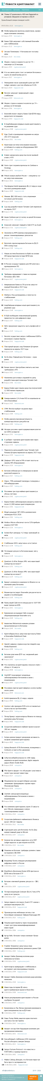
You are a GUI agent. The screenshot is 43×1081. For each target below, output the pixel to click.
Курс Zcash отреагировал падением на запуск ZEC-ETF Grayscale (21, 135)
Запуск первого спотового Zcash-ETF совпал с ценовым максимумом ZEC (22, 903)
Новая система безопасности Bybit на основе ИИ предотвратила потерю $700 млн (21, 254)
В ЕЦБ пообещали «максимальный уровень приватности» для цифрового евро (20, 316)
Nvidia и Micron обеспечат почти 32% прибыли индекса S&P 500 (22, 523)
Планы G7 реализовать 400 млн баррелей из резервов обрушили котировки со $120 (21, 15)
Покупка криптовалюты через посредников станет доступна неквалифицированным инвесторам (20, 925)
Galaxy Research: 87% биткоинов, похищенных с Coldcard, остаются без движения (22, 748)
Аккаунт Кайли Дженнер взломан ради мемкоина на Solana (19, 957)
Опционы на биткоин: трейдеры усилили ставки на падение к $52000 (22, 851)
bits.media (17, 57)
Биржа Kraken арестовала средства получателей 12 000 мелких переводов (23, 389)
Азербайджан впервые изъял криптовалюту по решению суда (22, 306)
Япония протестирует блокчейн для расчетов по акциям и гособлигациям (22, 593)
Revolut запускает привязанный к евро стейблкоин (19, 94)
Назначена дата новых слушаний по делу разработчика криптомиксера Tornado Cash (20, 378)
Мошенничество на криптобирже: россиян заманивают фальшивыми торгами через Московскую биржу (20, 783)
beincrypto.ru (19, 26)
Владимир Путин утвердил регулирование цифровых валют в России (20, 862)
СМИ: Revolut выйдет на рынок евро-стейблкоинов (18, 410)
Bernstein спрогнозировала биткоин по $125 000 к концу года (21, 244)
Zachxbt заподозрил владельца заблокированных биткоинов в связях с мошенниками (19, 796)
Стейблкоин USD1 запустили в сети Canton (20, 543)
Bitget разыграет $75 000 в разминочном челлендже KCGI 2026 (20, 513)
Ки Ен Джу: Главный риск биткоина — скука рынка (20, 358)
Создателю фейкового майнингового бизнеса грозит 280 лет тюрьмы (21, 820)
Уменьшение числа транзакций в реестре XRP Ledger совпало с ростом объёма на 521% (21, 84)
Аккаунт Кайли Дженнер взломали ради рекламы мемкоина (23, 978)
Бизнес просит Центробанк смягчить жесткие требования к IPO (21, 368)
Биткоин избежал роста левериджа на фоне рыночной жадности (21, 472)
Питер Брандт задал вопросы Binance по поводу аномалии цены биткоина (23, 717)
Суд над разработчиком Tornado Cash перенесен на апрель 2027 (22, 208)
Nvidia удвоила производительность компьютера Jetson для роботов (18, 420)
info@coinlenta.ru (8, 1070)
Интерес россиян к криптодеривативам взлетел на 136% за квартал (22, 430)
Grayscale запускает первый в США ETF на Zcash (22, 225)
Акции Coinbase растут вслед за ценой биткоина (22, 217)
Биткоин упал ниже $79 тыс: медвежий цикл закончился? (21, 655)
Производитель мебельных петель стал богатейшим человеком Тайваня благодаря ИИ (22, 913)
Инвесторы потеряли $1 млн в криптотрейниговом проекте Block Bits (19, 988)
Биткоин (17, 10)
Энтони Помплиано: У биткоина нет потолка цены (21, 52)
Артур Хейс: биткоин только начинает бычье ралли (21, 936)
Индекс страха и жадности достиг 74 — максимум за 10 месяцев (19, 63)
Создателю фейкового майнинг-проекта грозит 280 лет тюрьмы (22, 728)
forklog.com (18, 150)
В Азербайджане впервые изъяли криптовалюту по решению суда (22, 125)
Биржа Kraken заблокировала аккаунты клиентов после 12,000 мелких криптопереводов (23, 503)
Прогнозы (25, 10)
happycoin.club (18, 88)
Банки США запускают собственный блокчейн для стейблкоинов (21, 42)
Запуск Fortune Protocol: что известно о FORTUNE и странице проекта (19, 1050)
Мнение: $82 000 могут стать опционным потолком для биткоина (20, 197)
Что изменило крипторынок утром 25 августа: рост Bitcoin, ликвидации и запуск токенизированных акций (21, 809)
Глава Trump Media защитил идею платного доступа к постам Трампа (20, 1019)
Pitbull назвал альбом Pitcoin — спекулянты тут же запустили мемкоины (22, 177)
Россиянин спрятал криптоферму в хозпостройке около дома (22, 689)
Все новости (6, 10)
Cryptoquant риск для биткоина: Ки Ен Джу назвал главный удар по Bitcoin (20, 831)
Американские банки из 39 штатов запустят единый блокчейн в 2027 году (20, 285)
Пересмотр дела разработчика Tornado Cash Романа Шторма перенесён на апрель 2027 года (22, 451)
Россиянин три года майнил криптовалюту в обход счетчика (21, 492)
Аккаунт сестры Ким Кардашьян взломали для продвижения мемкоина (21, 1029)
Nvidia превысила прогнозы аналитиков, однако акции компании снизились (22, 32)
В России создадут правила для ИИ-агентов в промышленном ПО (21, 265)
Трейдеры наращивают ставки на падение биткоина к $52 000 (20, 275)
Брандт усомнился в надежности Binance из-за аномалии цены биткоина (22, 583)
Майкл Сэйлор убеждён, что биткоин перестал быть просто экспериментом (22, 1061)
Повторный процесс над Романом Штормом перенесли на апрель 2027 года (21, 347)
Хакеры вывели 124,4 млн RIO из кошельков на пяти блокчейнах (22, 399)
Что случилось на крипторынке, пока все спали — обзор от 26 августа (22, 666)
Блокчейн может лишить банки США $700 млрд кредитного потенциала (22, 115)
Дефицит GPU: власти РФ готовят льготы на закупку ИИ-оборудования (21, 461)
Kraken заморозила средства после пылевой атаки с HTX (21, 156)
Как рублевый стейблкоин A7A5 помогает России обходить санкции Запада (20, 1040)
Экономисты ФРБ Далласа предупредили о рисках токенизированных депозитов (20, 234)
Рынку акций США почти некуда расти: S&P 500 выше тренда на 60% (22, 604)
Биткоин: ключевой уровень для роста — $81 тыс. (21, 882)
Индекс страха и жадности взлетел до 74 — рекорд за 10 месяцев (21, 104)
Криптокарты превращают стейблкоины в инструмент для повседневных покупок (20, 967)
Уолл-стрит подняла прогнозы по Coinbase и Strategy (21, 166)
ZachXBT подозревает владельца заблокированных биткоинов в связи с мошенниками (19, 677)
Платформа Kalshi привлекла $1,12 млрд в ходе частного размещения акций (22, 187)
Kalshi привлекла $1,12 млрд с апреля (18, 698)
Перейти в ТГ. (33, 1077)
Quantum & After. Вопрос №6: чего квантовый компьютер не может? (22, 562)
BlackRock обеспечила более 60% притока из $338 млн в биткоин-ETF (21, 872)
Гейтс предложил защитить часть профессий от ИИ (22, 327)
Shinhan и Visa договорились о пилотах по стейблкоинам (20, 296)
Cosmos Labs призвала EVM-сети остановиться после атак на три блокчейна (22, 707)
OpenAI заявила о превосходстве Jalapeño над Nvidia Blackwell (22, 645)
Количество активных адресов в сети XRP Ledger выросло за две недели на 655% (20, 841)
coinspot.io (18, 765)
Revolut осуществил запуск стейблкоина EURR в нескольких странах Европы (22, 337)
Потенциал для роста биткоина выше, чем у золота (21, 552)
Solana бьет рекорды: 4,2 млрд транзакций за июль (21, 534)
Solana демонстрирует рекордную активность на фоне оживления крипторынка (21, 738)
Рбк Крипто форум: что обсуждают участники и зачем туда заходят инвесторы (22, 771)
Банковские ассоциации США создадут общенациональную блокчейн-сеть (19, 614)
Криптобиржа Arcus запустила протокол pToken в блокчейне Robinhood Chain (22, 635)
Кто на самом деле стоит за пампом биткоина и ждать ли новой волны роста (22, 73)
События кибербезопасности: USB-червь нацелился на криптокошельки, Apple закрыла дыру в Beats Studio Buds (21, 760)
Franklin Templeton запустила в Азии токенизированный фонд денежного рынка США (22, 947)
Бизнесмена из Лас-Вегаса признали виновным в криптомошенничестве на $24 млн (22, 1009)
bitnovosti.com (18, 98)
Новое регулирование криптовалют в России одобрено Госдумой (21, 998)
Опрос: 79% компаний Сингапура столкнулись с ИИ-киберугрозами (22, 482)
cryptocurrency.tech (20, 67)
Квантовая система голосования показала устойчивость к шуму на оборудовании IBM (20, 146)
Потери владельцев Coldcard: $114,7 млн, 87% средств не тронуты (22, 893)
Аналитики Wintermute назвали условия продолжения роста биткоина (19, 624)
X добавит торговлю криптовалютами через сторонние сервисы (21, 441)
